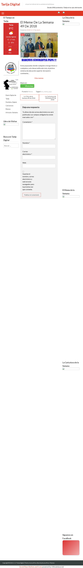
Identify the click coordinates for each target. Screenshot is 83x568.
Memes (30, 91)
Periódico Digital (11, 102)
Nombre (26, 143)
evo (42, 91)
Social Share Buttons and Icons (30, 567)
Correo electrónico (27, 152)
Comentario (27, 122)
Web (24, 163)
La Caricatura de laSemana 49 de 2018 (50, 98)
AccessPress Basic (34, 563)
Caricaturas (9, 105)
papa (50, 91)
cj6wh (38, 30)
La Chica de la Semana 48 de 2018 (28, 97)
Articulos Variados (12, 112)
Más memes (38, 78)
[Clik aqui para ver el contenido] (70, 547)
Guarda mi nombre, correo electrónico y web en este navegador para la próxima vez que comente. (28, 181)
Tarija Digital (10, 4)
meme (46, 91)
